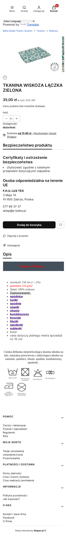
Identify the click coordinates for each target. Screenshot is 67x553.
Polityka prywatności (15, 495)
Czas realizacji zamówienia (18, 480)
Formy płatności (12, 473)
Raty (5, 435)
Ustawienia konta (13, 454)
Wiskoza (53, 30)
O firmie (7, 521)
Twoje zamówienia (13, 451)
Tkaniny (41, 30)
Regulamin (9, 432)
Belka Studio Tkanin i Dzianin (17, 30)
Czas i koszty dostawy (16, 476)
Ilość (5, 112)
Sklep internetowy (29, 530)
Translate (33, 24)
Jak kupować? (11, 498)
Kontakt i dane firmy (14, 514)
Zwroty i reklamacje (14, 425)
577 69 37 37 (12, 206)
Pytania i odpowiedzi (15, 428)
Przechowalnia (11, 458)
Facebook (8, 517)
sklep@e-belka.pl (14, 210)
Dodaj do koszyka (29, 225)
